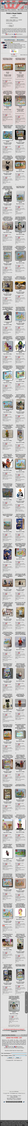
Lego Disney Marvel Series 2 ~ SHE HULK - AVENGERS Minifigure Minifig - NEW (20, 338)
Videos (8, 1095)
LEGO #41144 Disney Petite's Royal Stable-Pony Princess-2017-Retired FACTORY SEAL (7, 875)
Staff (8, 1098)
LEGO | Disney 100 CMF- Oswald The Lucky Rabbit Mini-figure (20, 603)
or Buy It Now (20, 110)
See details (19, 1125)
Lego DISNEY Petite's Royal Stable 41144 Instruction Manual (20, 845)
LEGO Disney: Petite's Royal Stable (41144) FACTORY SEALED (8, 725)
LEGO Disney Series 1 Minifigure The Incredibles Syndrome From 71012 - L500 (20, 485)
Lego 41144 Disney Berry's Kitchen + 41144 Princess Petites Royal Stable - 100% (7, 757)
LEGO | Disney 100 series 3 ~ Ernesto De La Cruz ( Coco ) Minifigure (20, 278)
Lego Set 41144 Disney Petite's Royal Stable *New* (8, 515)
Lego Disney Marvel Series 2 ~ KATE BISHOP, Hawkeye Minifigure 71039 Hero (8, 846)
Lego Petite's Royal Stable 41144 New (20, 187)
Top (22, 1034)
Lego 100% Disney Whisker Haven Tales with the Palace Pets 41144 (7, 93)
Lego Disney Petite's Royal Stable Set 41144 (20, 785)
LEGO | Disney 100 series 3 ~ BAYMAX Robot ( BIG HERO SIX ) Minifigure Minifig (20, 665)
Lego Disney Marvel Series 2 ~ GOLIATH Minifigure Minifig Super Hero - (20, 396)
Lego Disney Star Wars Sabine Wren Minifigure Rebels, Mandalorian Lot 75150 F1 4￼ (14, 998)
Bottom (25, 1034)
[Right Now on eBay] (14, 52)
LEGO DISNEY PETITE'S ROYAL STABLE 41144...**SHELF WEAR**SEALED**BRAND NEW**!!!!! (20, 727)
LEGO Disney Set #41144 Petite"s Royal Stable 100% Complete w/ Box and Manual (8, 218)
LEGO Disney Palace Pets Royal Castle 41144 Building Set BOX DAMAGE (7, 634)
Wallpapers (15, 1095)
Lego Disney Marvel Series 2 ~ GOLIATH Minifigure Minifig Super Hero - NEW (20, 516)
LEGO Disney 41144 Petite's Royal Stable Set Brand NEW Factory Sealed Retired (20, 248)
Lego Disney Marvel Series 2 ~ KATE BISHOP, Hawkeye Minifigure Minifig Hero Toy (8, 967)
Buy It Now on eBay (8, 142)
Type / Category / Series (6, 1055)
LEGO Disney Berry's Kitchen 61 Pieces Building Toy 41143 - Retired (20, 367)
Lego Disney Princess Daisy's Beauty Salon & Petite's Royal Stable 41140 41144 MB (20, 158)
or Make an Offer (7, 144)
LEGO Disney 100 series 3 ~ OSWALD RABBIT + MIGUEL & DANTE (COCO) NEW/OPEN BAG (7, 605)
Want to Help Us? (12, 1098)
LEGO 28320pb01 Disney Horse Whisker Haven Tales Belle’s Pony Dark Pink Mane (20, 905)
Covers (19, 1095)
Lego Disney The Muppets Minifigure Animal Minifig (20, 695)
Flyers (11, 1095)
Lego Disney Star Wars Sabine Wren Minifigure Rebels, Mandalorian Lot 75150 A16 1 (20, 218)
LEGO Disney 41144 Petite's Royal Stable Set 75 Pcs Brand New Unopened (7, 396)
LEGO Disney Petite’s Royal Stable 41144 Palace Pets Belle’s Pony (7, 665)
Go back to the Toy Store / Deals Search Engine (14, 1047)
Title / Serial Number (5, 1053)
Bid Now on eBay (7, 74)
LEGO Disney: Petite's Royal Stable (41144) (8, 59)
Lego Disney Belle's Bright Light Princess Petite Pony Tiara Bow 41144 (8, 338)
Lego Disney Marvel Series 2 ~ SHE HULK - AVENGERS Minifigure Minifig (8, 576)
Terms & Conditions (17, 1099)
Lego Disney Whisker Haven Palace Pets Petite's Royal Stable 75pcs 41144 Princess (20, 309)
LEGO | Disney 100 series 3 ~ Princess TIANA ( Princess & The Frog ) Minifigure (20, 936)
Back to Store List (23, 54)
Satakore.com (19, 1060)
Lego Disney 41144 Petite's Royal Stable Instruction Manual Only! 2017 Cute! (7, 188)
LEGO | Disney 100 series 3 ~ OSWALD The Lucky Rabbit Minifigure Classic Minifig (7, 158)
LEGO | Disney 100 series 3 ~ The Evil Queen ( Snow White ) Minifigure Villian (7, 278)
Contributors (18, 1098)
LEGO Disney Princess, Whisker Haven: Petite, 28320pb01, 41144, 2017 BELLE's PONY (7, 817)
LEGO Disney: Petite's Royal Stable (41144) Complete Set (8, 785)
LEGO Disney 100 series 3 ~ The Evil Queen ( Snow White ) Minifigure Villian (7, 309)
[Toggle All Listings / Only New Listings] (3, 42)
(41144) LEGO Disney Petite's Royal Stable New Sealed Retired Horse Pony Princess (7, 248)
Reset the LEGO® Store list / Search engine (14, 1050)
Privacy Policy (10, 1099)
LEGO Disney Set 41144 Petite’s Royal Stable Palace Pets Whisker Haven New (20, 456)
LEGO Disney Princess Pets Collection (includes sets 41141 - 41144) (8, 936)
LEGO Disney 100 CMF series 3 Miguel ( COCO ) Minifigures (20, 575)
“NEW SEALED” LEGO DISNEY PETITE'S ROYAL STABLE (8, 126)
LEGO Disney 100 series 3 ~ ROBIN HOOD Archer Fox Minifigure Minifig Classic (7, 427)
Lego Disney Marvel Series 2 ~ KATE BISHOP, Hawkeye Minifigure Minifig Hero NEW (8, 546)
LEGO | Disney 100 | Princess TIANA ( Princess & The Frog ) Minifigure (20, 427)
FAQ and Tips (10, 34)
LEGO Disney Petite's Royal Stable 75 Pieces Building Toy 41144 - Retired (8, 367)
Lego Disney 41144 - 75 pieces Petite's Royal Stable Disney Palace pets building (20, 127)
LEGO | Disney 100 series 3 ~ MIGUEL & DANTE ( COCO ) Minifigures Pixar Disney (7, 456)
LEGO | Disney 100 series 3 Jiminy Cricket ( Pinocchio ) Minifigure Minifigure (20, 817)
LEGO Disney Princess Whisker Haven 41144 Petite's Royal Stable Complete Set (20, 93)
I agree (26, 1125)
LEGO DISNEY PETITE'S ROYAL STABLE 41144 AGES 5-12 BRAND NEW (20, 545)
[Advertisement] (14, 1075)
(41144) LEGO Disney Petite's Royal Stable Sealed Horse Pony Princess (7, 485)
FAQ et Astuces (19, 34)
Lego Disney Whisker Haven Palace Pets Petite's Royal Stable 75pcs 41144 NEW (7, 905)
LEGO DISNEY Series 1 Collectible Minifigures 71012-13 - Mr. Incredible (20, 633)
